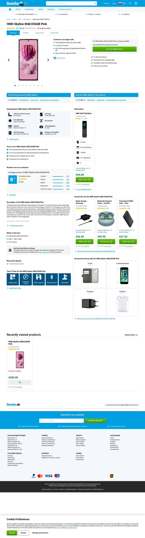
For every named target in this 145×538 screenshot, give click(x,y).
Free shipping (85, 184)
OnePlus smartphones (48, 441)
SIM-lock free (60, 58)
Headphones (114, 445)
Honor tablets (80, 443)
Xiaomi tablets (80, 441)
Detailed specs (14, 139)
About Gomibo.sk (47, 489)
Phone (18, 9)
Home (8, 19)
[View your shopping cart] (135, 3)
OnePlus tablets (80, 445)
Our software (79, 457)
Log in (114, 3)
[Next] (48, 60)
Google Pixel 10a (12, 445)
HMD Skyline (26, 19)
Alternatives (91, 100)
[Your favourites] (130, 3)
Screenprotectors (115, 440)
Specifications (24, 100)
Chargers (112, 441)
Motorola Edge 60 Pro (14, 447)
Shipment (10, 461)
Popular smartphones (17, 435)
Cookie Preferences (71, 489)
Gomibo (79, 453)
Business (51, 9)
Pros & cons (34, 100)
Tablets (40, 9)
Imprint (62, 489)
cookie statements (71, 528)
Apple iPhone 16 (12, 440)
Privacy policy (80, 459)
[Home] (10, 9)
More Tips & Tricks (15, 288)
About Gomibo (80, 456)
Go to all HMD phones (84, 189)
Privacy (56, 489)
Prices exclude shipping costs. (92, 484)
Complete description (16, 225)
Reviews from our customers (49, 100)
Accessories (29, 9)
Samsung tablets (81, 440)
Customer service (65, 9)
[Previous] (9, 60)
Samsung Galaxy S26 (14, 441)
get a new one (43, 252)
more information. (91, 486)
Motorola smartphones (48, 443)
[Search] (95, 3)
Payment (10, 456)
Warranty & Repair (13, 465)
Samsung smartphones (48, 440)
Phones (45, 435)
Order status (11, 457)
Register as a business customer (51, 457)
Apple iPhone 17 (12, 438)
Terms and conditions (84, 489)
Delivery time (11, 459)
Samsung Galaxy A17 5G (15, 449)
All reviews (12, 195)
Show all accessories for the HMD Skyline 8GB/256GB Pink (96, 251)
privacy (59, 528)
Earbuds (112, 443)
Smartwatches (114, 447)
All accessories (114, 449)
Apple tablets (79, 438)
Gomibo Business (47, 456)
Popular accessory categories (116, 100)
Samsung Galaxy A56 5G (15, 443)
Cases (112, 438)
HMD (19, 19)
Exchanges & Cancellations (15, 463)
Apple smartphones (47, 438)
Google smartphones (48, 445)
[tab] (15, 85)
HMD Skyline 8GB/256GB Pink (41, 19)
